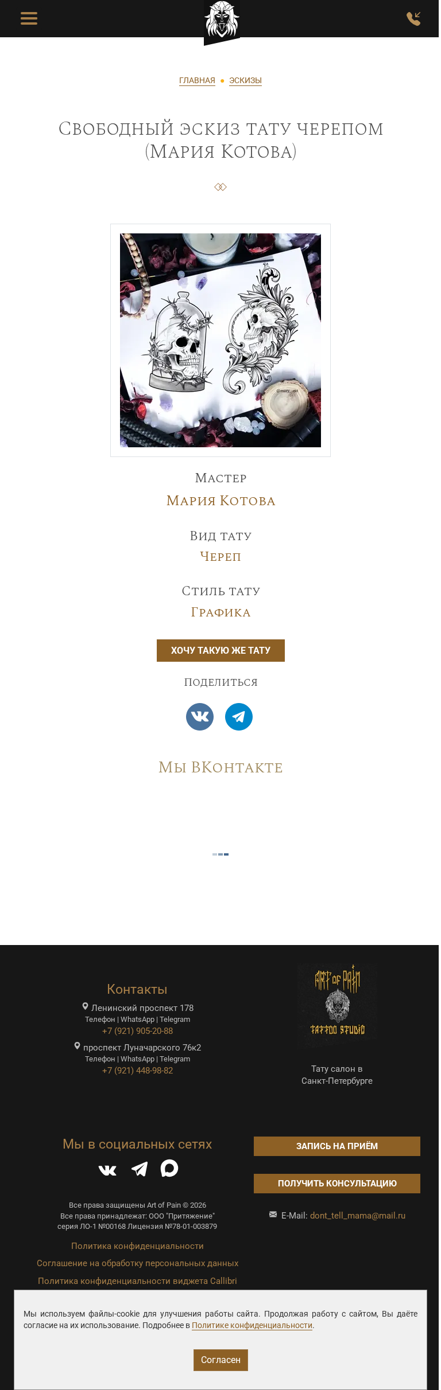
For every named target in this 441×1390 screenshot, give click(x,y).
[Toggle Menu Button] (29, 18)
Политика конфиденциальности (137, 1246)
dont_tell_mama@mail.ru (357, 1215)
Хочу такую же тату (220, 650)
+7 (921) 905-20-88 (137, 1031)
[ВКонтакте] (107, 1172)
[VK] (200, 717)
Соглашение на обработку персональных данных (137, 1263)
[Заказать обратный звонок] (413, 19)
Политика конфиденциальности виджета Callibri (137, 1281)
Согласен (221, 1359)
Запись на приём (337, 1146)
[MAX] (169, 1172)
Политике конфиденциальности (252, 1325)
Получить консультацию (337, 1183)
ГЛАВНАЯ (197, 80)
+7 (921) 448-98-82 (137, 1070)
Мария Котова (221, 501)
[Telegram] (239, 717)
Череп (220, 557)
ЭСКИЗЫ (245, 80)
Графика (221, 613)
